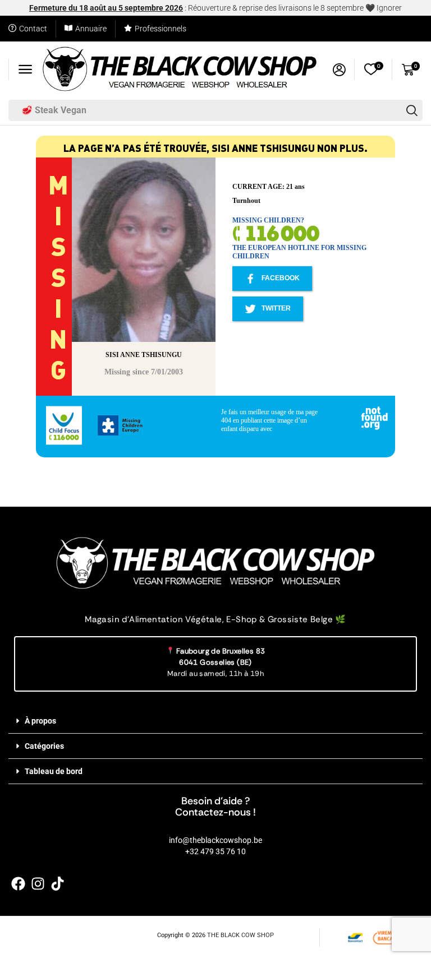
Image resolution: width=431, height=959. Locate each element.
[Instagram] (38, 883)
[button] (25, 69)
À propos (40, 720)
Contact (33, 28)
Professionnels (160, 28)
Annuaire (91, 28)
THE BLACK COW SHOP (240, 935)
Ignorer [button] (389, 7)
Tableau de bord (53, 771)
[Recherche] (412, 110)
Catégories (44, 746)
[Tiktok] (57, 883)
